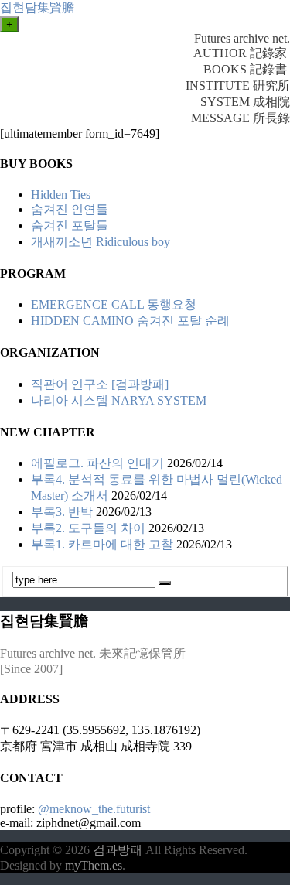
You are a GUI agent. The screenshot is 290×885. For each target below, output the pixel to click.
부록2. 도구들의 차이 (88, 528)
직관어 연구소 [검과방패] (100, 384)
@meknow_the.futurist (94, 808)
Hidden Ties (60, 194)
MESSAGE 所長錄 (240, 118)
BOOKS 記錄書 (246, 69)
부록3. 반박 (62, 511)
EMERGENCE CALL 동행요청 (113, 304)
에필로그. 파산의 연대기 (97, 463)
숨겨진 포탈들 (69, 225)
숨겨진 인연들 (69, 209)
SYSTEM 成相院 (245, 101)
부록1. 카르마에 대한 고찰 (102, 544)
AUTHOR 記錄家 (241, 53)
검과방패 (119, 849)
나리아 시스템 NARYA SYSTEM (118, 400)
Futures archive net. (242, 38)
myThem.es (93, 865)
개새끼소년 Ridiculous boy (100, 241)
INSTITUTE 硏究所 (238, 85)
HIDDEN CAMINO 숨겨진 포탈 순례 (130, 320)
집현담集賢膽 (37, 7)
